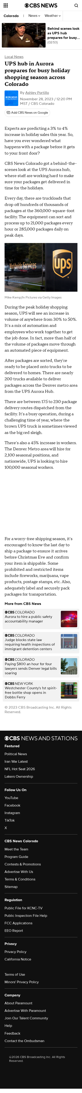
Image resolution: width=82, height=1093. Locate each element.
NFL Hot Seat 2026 (20, 769)
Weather (52, 16)
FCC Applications (18, 923)
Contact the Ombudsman (24, 1041)
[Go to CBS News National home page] (41, 5)
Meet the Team (16, 849)
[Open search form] (76, 5)
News (33, 16)
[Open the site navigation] (14, 5)
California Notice (18, 959)
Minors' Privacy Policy (22, 982)
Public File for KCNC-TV (24, 908)
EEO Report (14, 931)
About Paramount (18, 1003)
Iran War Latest (16, 761)
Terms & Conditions (20, 879)
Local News (14, 57)
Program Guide (16, 857)
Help (8, 1026)
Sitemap (11, 887)
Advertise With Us (19, 872)
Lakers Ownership (19, 776)
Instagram (12, 813)
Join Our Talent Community (26, 1018)
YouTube (11, 798)
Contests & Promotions (23, 864)
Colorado (11, 16)
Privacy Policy (15, 952)
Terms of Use (15, 974)
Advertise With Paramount (25, 1011)
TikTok (10, 820)
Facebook (12, 805)
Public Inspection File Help (26, 916)
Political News (16, 754)
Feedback (12, 1033)
